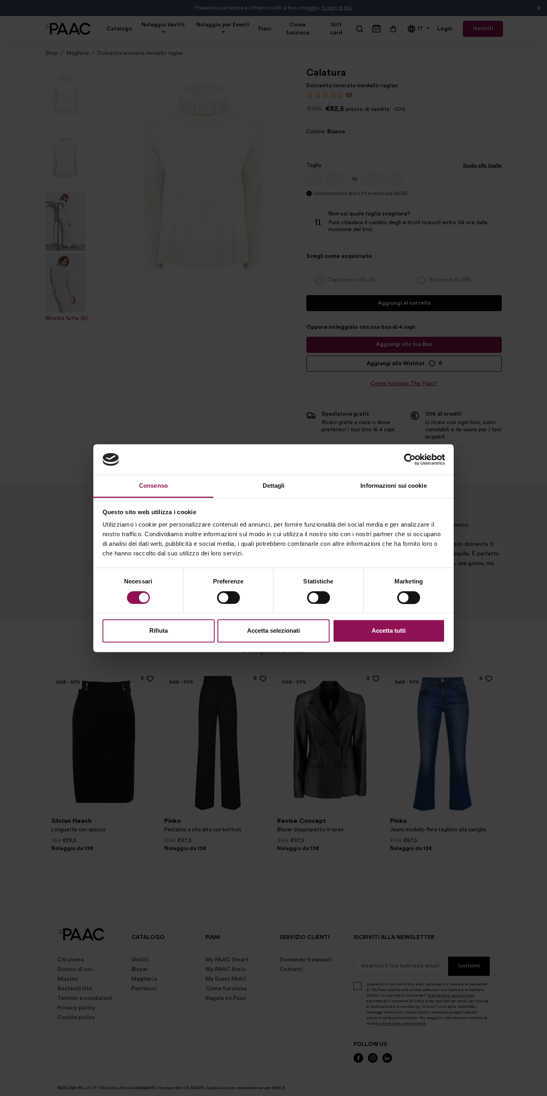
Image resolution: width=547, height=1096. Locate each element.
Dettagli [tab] (274, 486)
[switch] (228, 597)
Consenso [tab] (153, 486)
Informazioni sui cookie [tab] (393, 486)
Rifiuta (158, 630)
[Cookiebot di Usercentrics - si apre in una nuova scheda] (410, 459)
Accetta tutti (389, 630)
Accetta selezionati (273, 630)
